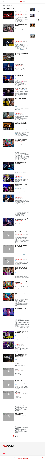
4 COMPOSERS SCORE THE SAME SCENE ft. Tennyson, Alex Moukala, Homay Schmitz (21, 268)
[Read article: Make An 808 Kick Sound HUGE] (8, 102)
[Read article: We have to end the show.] (8, 79)
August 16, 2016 (23, 415)
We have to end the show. (19, 75)
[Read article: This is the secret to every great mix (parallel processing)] (8, 335)
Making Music (9, 5)
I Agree (25, 458)
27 (17, 272)
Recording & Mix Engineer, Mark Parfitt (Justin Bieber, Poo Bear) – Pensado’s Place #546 (21, 355)
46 (16, 359)
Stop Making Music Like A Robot (21, 88)
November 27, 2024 (18, 188)
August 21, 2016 (23, 383)
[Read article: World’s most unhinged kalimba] (8, 115)
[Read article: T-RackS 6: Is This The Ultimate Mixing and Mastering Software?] (8, 126)
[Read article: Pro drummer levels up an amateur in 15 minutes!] (8, 188)
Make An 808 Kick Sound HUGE (20, 98)
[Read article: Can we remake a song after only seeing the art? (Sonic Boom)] (8, 143)
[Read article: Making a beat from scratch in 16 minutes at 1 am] (8, 15)
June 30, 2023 (25, 259)
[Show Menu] (3, 1)
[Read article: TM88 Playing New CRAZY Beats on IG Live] (8, 372)
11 (17, 260)
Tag (6, 5)
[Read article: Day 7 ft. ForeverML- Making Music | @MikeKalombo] (8, 395)
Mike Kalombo (18, 383)
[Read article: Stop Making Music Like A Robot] (8, 92)
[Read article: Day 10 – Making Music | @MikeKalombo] (8, 384)
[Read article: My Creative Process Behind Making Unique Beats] (8, 57)
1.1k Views (37, 11)
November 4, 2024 (18, 198)
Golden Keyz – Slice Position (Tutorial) (38, 9)
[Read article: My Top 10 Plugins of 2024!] (8, 178)
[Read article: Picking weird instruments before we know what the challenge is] (8, 198)
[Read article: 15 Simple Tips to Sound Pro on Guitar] (8, 297)
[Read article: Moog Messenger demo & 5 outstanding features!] (8, 67)
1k (16, 384)
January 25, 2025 (18, 166)
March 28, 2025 (21, 89)
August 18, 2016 (23, 393)
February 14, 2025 (18, 114)
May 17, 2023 (25, 283)
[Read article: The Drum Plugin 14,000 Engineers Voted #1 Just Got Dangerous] (8, 42)
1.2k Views (37, 20)
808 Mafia (17, 344)
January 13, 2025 (18, 177)
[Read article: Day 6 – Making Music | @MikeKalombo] (8, 417)
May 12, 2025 (25, 65)
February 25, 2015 (39, 12)
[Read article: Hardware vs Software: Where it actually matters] (8, 166)
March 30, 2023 (25, 296)
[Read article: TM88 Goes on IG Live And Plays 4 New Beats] (8, 345)
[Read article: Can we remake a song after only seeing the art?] (8, 285)
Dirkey (17, 89)
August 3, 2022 (18, 345)
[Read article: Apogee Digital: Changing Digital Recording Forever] (8, 249)
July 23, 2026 (25, 14)
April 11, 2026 (25, 41)
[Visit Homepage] (22, 2)
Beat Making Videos (19, 14)
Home (4, 5)
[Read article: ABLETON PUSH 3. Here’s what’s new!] (8, 261)
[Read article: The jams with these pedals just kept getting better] (8, 235)
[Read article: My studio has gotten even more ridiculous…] (8, 28)
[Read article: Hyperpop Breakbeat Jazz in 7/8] (8, 312)
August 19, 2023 (25, 234)
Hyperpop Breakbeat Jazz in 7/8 (20, 308)
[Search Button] (41, 1)
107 (23, 345)
